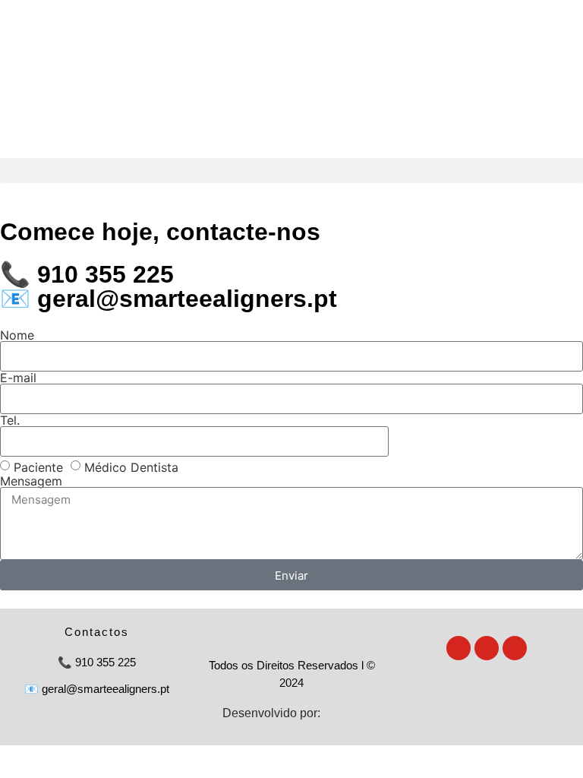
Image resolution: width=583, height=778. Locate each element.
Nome (17, 335)
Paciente (38, 467)
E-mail (18, 378)
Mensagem (31, 481)
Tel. (10, 420)
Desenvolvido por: (271, 713)
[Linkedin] (515, 648)
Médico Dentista (131, 467)
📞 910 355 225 (87, 274)
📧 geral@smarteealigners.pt (168, 298)
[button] (291, 170)
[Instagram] (458, 648)
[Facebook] (486, 648)
